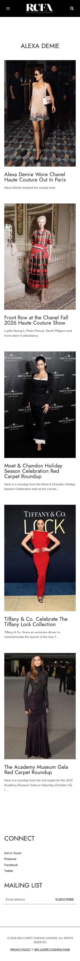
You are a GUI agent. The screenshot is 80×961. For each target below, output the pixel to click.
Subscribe (64, 899)
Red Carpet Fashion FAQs (52, 949)
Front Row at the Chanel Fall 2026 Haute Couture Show (36, 320)
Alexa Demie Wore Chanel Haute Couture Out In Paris (35, 176)
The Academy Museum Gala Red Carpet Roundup (36, 769)
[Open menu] (8, 8)
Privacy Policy (20, 949)
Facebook (11, 865)
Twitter (8, 871)
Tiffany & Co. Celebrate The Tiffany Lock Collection (36, 621)
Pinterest (10, 859)
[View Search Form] (72, 8)
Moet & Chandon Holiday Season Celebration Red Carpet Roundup (33, 471)
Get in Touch (12, 853)
